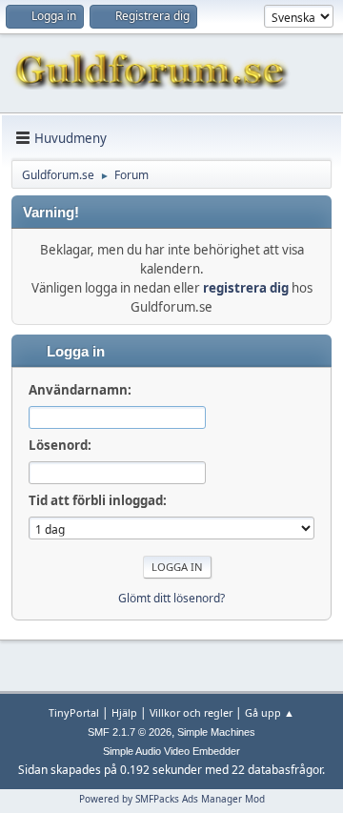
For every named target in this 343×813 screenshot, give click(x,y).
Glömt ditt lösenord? (171, 598)
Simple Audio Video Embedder (171, 751)
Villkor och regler (191, 712)
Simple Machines (216, 732)
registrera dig (246, 287)
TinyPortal (74, 712)
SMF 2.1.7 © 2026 (130, 732)
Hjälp (124, 712)
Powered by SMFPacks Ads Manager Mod (172, 798)
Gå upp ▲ (269, 712)
